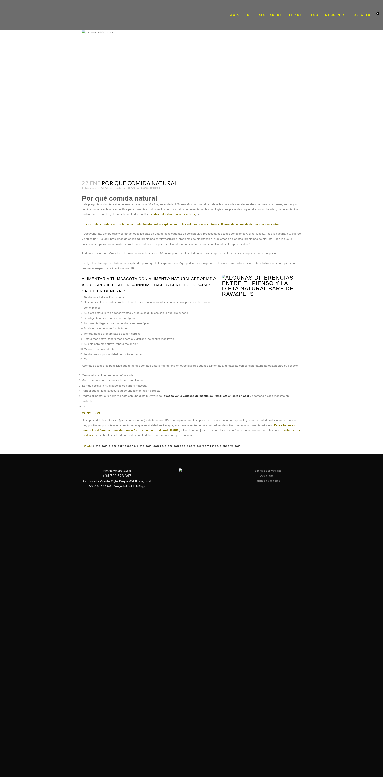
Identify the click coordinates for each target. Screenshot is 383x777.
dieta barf (100, 445)
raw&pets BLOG (124, 188)
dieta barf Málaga (149, 445)
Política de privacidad (267, 470)
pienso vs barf (230, 445)
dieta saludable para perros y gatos (191, 445)
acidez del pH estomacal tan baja (172, 214)
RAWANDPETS (150, 188)
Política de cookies (267, 480)
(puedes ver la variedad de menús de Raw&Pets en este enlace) (206, 395)
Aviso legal (267, 475)
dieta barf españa (122, 445)
